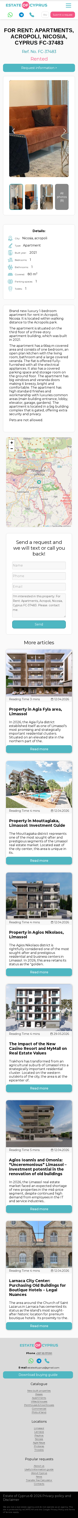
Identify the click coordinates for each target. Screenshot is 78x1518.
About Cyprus (39, 1472)
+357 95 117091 (44, 1353)
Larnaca (39, 1431)
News (39, 1476)
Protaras (39, 1446)
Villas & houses (39, 1401)
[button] (12, 443)
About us (39, 1465)
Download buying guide (38, 1375)
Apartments (39, 1397)
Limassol (39, 1428)
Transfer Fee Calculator (39, 1480)
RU (45, 14)
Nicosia (39, 1438)
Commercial (39, 1408)
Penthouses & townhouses (39, 1404)
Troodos (39, 1449)
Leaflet (46, 526)
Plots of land (39, 1412)
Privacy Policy (57, 1509)
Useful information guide (39, 1469)
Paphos (39, 1435)
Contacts (39, 1483)
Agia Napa (39, 1442)
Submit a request (63, 14)
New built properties (39, 1390)
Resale (39, 1394)
